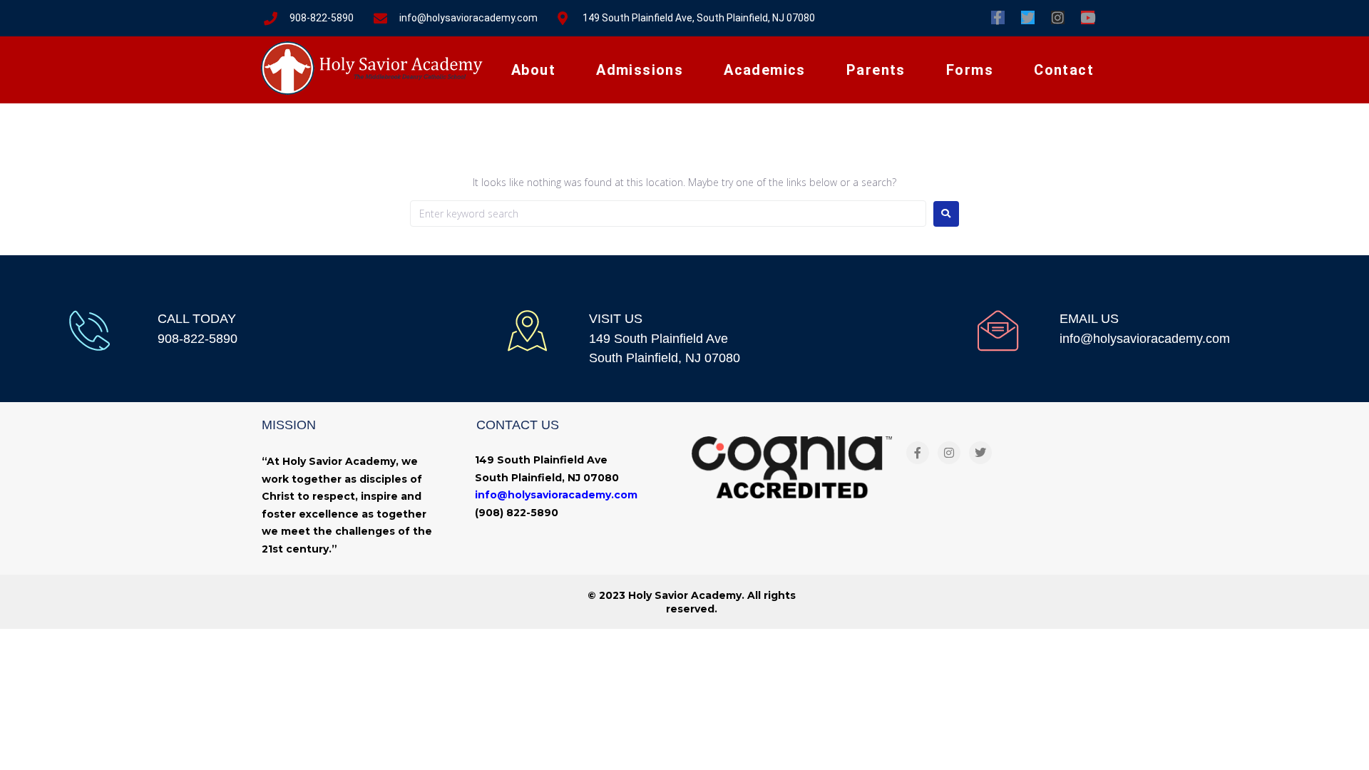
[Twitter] (1028, 17)
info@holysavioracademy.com (1145, 339)
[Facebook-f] (998, 17)
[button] (533, 69)
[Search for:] (668, 213)
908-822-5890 (197, 339)
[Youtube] (1087, 17)
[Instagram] (1058, 17)
